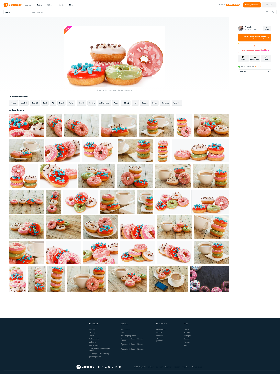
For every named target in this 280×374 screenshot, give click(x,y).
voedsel (24, 103)
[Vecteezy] (13, 5)
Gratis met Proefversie (255, 37)
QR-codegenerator (95, 357)
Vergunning (125, 329)
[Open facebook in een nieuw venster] (98, 367)
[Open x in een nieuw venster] (116, 367)
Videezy (91, 336)
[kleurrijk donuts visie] (162, 150)
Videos (49, 5)
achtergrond (104, 103)
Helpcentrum (161, 329)
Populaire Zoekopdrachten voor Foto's (132, 345)
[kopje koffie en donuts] (119, 125)
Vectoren (28, 5)
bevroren (165, 103)
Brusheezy (92, 329)
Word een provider (159, 340)
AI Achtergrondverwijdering (99, 353)
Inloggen (269, 5)
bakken (145, 103)
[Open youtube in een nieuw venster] (120, 367)
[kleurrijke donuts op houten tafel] (54, 125)
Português (187, 336)
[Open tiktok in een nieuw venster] (113, 367)
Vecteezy (92, 332)
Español (187, 332)
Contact (159, 332)
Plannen (222, 5)
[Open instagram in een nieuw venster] (102, 367)
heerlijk (81, 103)
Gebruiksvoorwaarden (172, 367)
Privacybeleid (186, 367)
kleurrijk (35, 103)
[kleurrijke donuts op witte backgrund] (62, 150)
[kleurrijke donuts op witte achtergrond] (26, 125)
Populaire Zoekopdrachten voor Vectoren (132, 340)
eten (135, 103)
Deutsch (187, 339)
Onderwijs (92, 342)
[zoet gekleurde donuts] (209, 279)
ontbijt (92, 103)
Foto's (39, 5)
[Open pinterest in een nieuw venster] (109, 367)
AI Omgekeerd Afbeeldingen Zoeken (99, 349)
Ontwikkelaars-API (95, 345)
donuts (13, 103)
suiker (71, 103)
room (154, 103)
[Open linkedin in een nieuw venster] (105, 367)
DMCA (123, 332)
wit (53, 103)
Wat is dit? (258, 66)
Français (187, 342)
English (186, 329)
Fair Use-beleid (197, 367)
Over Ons (159, 336)
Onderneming (94, 339)
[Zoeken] (267, 12)
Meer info (243, 72)
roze (116, 103)
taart (45, 103)
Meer (71, 5)
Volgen (267, 29)
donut (61, 103)
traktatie (177, 103)
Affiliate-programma (128, 336)
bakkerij (125, 103)
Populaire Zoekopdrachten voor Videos (132, 350)
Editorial (61, 5)
